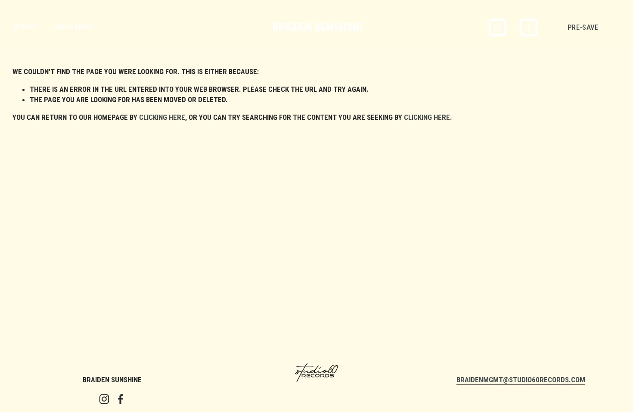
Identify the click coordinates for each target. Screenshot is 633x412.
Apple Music (74, 27)
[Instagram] (497, 27)
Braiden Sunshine (317, 27)
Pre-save (583, 27)
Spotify (24, 27)
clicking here (162, 117)
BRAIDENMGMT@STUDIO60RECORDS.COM (520, 379)
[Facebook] (528, 27)
